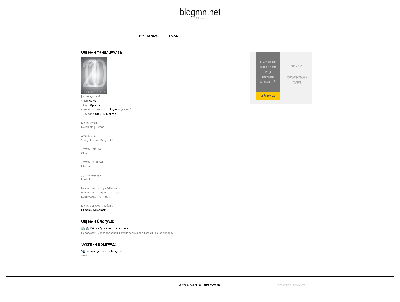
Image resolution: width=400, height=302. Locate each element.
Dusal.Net (201, 285)
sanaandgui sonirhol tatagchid (104, 251)
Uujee (92, 100)
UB (97, 113)
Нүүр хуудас (148, 35)
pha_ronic (114, 109)
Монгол (111, 113)
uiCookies (298, 285)
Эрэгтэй (95, 105)
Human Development (93, 210)
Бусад (174, 35)
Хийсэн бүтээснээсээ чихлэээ (109, 228)
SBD (102, 113)
